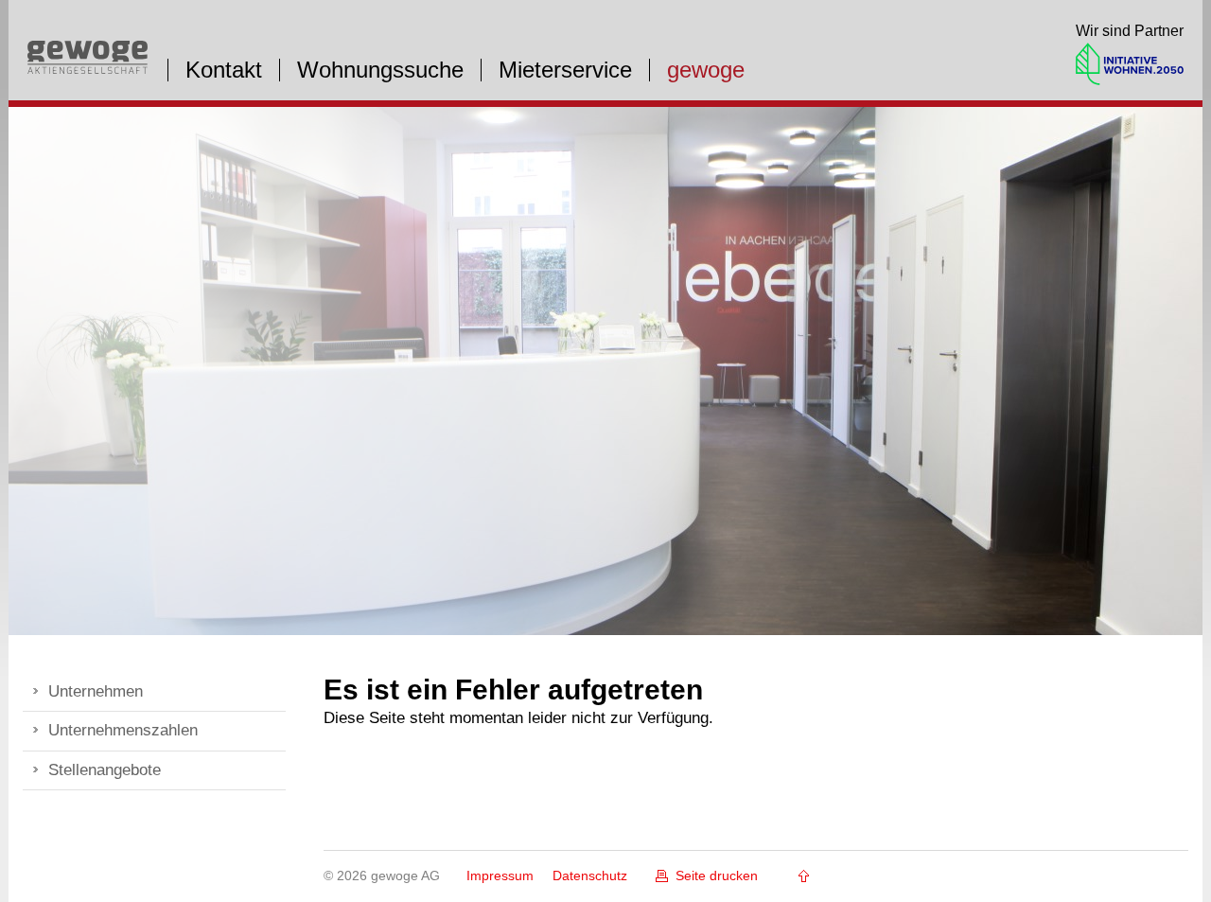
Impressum (500, 875)
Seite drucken (717, 875)
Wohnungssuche (380, 70)
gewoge (706, 70)
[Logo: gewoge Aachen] (87, 69)
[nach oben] (798, 876)
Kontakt (223, 70)
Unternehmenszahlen (123, 730)
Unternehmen (95, 691)
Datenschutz (590, 875)
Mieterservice (565, 70)
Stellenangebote (104, 770)
